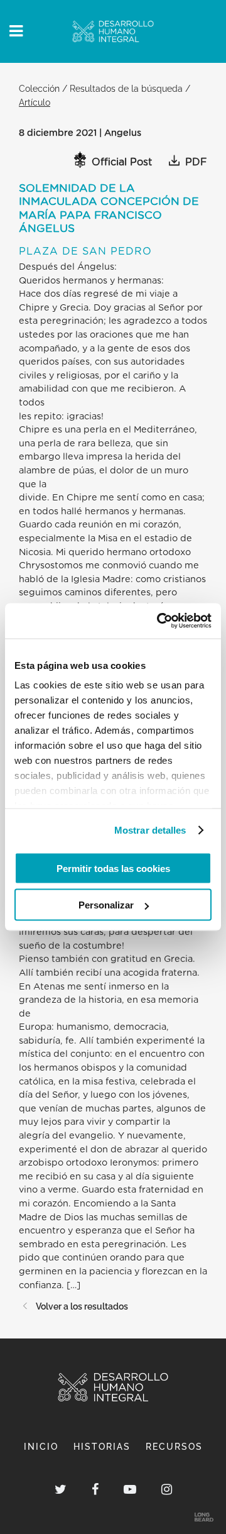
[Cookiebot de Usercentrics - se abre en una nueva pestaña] (159, 621)
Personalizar (106, 905)
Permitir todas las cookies (113, 868)
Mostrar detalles (150, 830)
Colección (39, 88)
